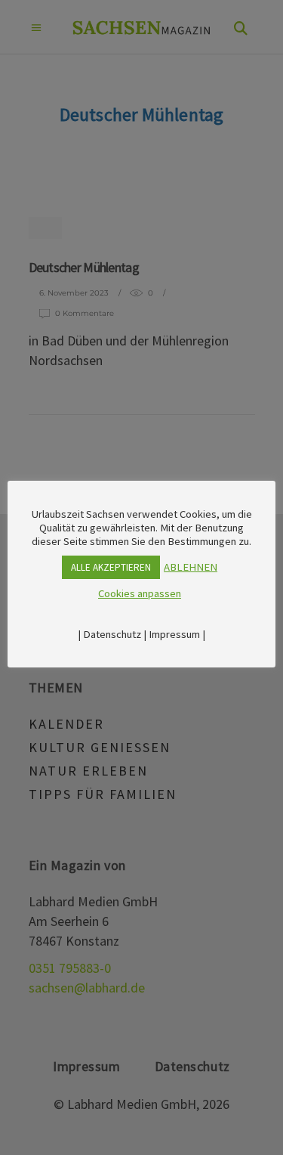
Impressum (174, 634)
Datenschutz (112, 634)
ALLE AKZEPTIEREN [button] (111, 567)
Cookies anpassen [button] (139, 593)
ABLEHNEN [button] (190, 567)
